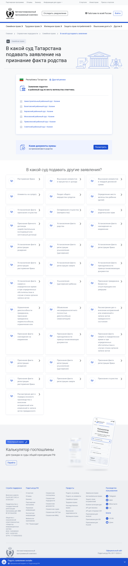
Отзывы (29, 2)
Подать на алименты (73, 496)
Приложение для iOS (93, 519)
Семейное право (14, 26)
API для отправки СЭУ (94, 511)
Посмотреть (100, 147)
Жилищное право (52, 26)
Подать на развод (72, 493)
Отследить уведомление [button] (55, 13)
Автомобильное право (94, 496)
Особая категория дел (94, 505)
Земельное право (92, 493)
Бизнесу (38, 2)
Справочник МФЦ (52, 515)
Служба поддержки (14, 488)
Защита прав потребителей (77, 26)
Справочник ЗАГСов (53, 512)
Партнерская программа (15, 2)
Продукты (70, 488)
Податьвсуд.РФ (32, 488)
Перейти (11, 463)
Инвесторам (94, 2)
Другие (117, 26)
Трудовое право (32, 26)
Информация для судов (52, 2)
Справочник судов (52, 509)
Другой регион (59, 79)
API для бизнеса (91, 508)
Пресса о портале (107, 2)
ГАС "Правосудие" (32, 524)
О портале (83, 2)
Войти (117, 13)
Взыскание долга (102, 26)
